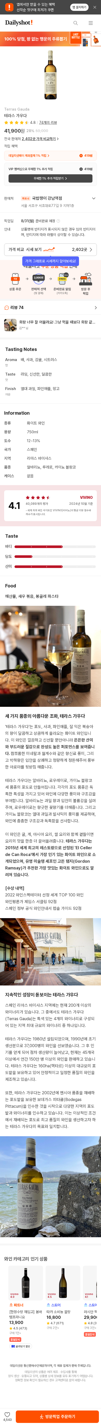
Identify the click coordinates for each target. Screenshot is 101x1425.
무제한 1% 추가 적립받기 (48, 178)
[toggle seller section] (94, 198)
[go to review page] (96, 308)
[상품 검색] (75, 23)
